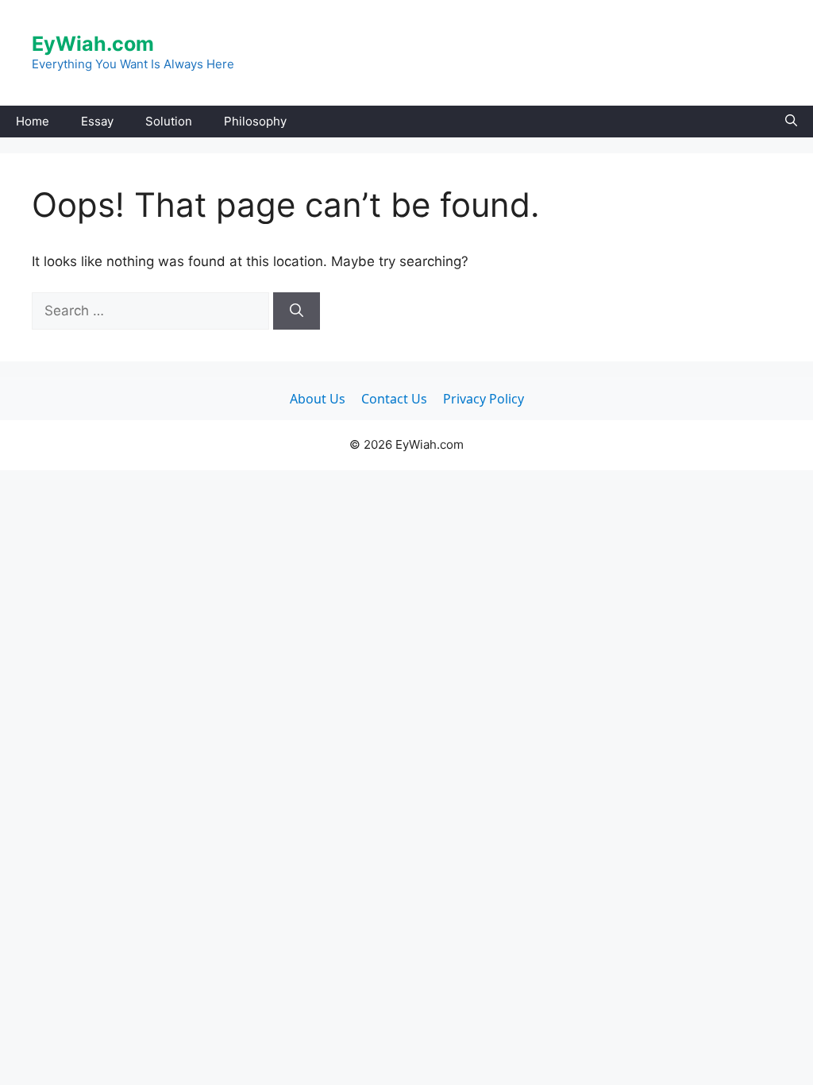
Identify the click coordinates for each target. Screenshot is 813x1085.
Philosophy (255, 121)
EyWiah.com (93, 44)
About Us (317, 398)
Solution (168, 121)
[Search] (296, 311)
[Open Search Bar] (791, 121)
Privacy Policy (483, 398)
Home (32, 121)
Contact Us (394, 398)
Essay (97, 121)
